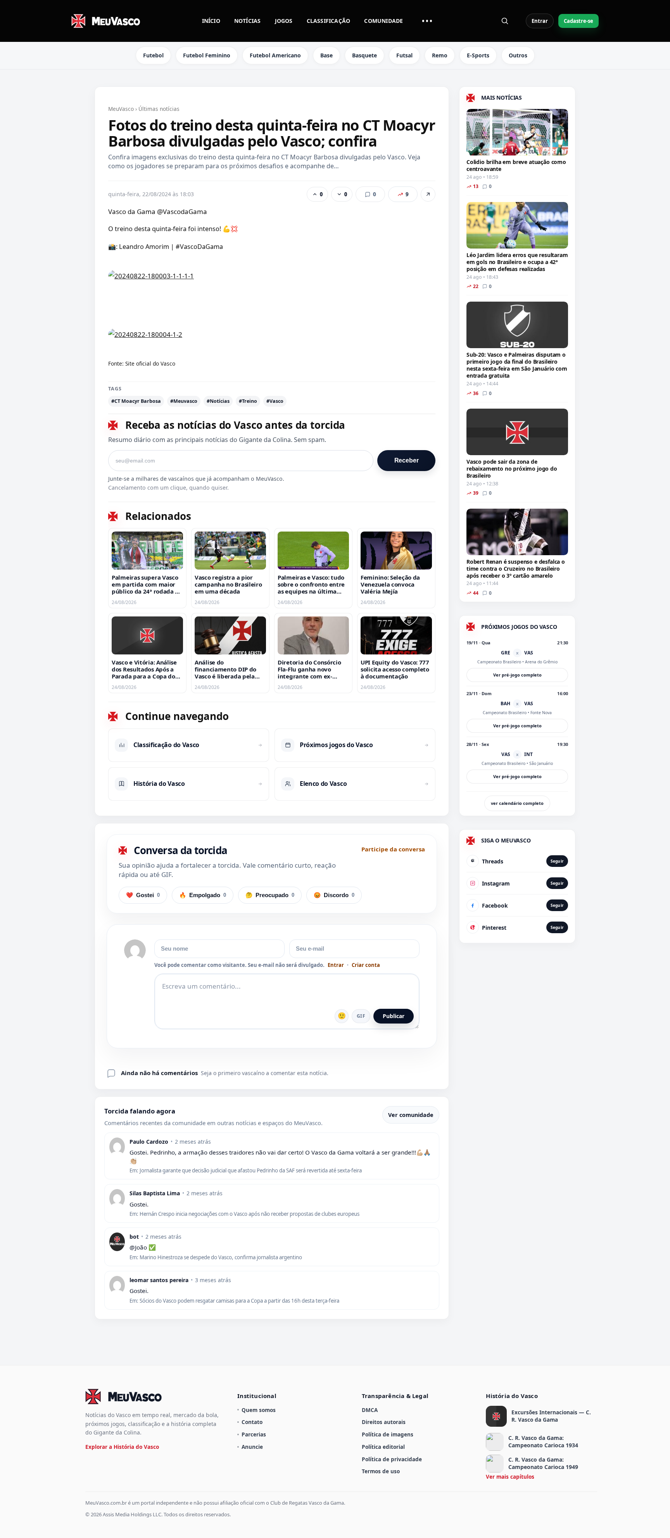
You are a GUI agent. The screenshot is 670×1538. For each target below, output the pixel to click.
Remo (439, 55)
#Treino (248, 401)
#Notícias (218, 401)
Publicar (393, 1016)
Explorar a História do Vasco (122, 1446)
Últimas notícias (159, 108)
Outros (518, 55)
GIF (361, 1016)
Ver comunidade (410, 1115)
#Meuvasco (183, 401)
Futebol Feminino (206, 55)
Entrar (540, 20)
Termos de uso (381, 1471)
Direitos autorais (384, 1422)
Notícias (247, 20)
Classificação (329, 20)
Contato (252, 1422)
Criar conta (366, 965)
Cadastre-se (578, 20)
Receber (406, 460)
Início (211, 20)
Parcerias (254, 1434)
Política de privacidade (392, 1459)
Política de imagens (387, 1434)
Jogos (284, 20)
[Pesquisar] (504, 21)
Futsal (404, 55)
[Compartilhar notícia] (428, 194)
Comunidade (383, 20)
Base (326, 55)
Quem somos (259, 1410)
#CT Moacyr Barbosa (136, 401)
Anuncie (252, 1446)
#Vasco (274, 401)
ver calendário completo (517, 803)
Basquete (364, 55)
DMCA (370, 1410)
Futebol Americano (275, 55)
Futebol (153, 55)
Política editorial (383, 1446)
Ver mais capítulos (510, 1476)
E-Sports (478, 55)
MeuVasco (121, 108)
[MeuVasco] (106, 21)
